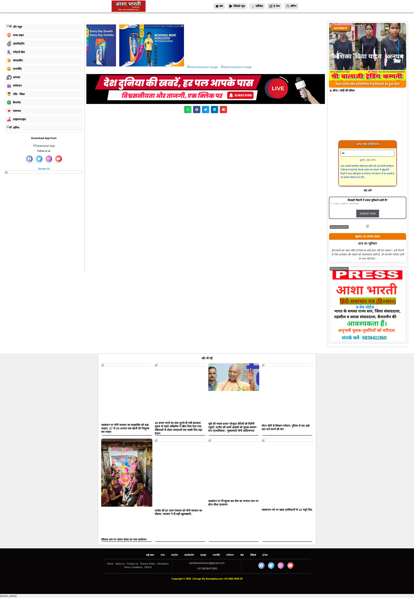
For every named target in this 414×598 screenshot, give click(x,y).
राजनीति (216, 555)
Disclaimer (163, 563)
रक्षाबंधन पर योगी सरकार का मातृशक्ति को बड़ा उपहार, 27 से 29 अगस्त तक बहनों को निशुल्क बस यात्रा (125, 428)
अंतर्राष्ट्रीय (189, 555)
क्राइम (203, 555)
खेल (242, 555)
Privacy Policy (147, 563)
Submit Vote (368, 213)
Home (110, 563)
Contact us (132, 563)
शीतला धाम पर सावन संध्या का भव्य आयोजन (124, 539)
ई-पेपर (265, 555)
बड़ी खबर (150, 555)
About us (120, 563)
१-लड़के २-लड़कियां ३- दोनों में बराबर (345, 204)
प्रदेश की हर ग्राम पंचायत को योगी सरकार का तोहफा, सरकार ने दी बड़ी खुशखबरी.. (178, 512)
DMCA (148, 567)
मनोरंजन (230, 555)
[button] (187, 109)
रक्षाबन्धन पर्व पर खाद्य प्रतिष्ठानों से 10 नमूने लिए (287, 509)
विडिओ (253, 555)
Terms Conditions (133, 567)
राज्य (163, 555)
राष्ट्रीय (174, 555)
